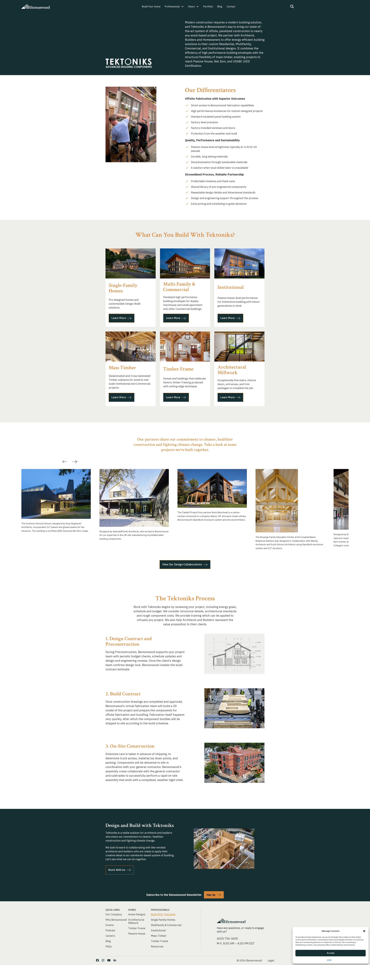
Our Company (114, 914)
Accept (330, 953)
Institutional (158, 930)
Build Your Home (151, 6)
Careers (110, 935)
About (191, 6)
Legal (329, 960)
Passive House (136, 933)
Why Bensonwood (116, 919)
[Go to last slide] (65, 462)
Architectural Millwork (136, 921)
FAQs (109, 946)
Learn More (118, 318)
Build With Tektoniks (163, 914)
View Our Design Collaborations (182, 564)
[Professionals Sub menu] (182, 6)
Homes (132, 909)
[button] (364, 931)
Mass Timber (158, 935)
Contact (231, 6)
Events (110, 925)
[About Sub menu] (197, 6)
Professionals (172, 6)
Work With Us (116, 870)
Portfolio (208, 6)
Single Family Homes (163, 919)
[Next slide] (75, 462)
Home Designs (136, 914)
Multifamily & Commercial (166, 925)
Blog (219, 6)
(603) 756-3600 (227, 938)
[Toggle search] (292, 6)
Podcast (110, 930)
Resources (157, 946)
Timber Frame (136, 928)
